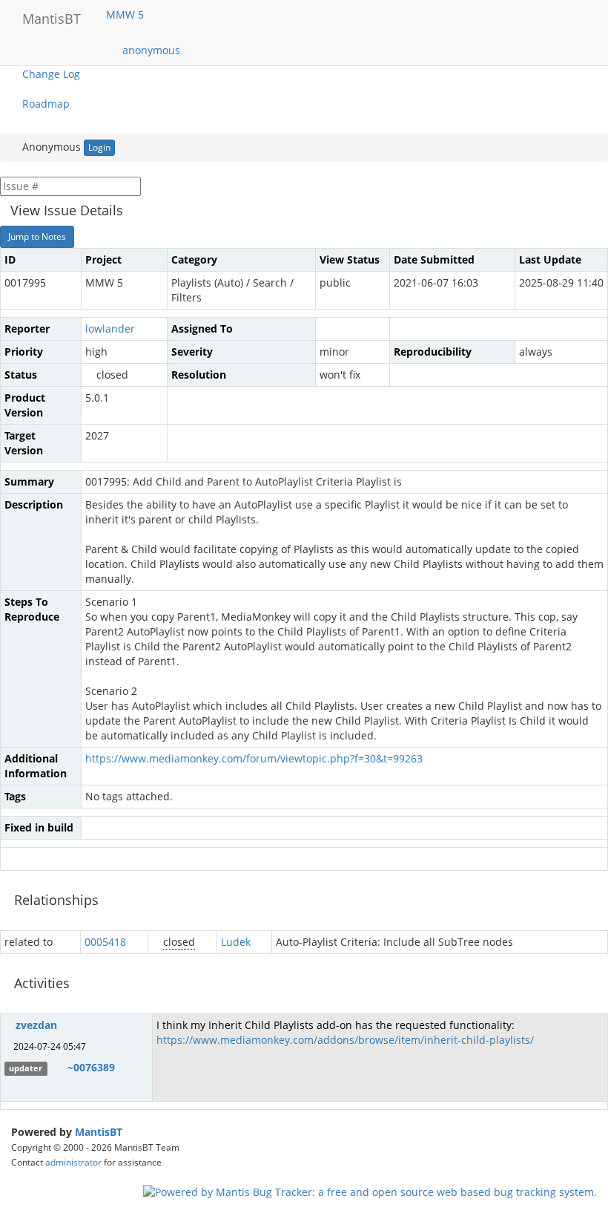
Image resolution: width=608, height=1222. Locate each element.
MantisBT (98, 1132)
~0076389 (91, 1067)
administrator (73, 1162)
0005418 (105, 942)
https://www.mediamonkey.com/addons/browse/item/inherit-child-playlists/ (345, 1040)
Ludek (236, 942)
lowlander (110, 328)
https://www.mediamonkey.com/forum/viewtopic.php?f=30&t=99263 (254, 758)
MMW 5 (126, 14)
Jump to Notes (37, 236)
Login (99, 147)
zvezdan (36, 1025)
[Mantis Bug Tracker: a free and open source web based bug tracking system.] (370, 1191)
